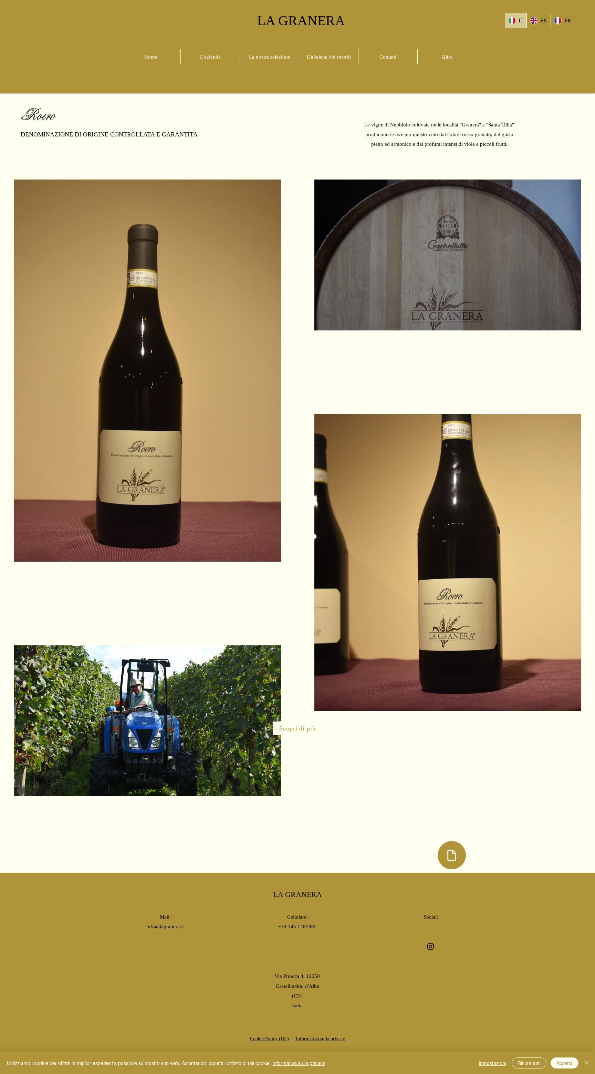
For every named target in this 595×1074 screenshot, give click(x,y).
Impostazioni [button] (492, 1063)
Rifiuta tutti (529, 1063)
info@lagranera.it (165, 926)
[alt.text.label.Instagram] (430, 946)
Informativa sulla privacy (298, 1063)
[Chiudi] (587, 1062)
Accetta (564, 1063)
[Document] (452, 855)
